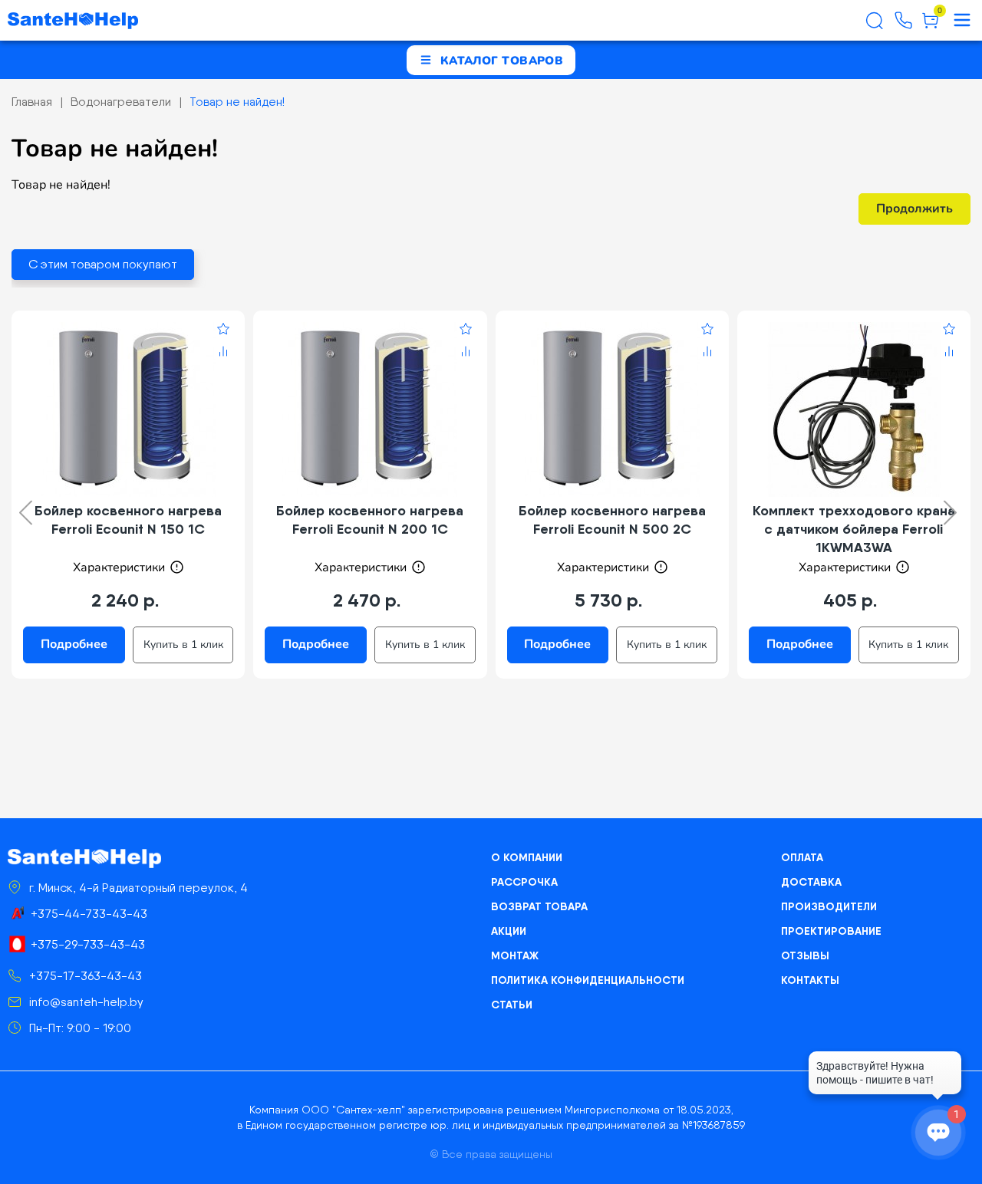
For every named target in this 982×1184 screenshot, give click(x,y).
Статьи (511, 1004)
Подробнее (74, 644)
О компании (526, 857)
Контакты (810, 980)
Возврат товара (539, 906)
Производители (829, 906)
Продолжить (914, 208)
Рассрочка (524, 882)
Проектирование (831, 931)
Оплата (802, 857)
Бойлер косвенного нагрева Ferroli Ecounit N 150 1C (128, 520)
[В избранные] (223, 331)
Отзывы (805, 955)
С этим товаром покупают (102, 264)
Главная (32, 101)
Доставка (811, 882)
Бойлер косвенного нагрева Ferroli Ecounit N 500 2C (612, 520)
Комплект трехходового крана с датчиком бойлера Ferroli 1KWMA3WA (854, 529)
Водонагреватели (121, 101)
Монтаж (515, 955)
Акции (508, 931)
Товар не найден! (237, 101)
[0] (930, 26)
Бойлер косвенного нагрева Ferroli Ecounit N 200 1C (369, 520)
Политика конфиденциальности (587, 980)
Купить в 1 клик (183, 644)
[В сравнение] (223, 353)
